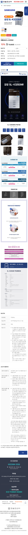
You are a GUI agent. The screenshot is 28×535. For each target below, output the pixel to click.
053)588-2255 (14, 464)
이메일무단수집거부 (6, 503)
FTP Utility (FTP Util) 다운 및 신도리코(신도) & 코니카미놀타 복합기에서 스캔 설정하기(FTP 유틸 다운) (14, 476)
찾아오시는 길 (5, 501)
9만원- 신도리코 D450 (14, 481)
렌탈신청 (14, 503)
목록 (23, 453)
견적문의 (26, 11)
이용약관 (11, 501)
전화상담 (7, 63)
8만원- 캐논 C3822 (14, 479)
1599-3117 (12, 520)
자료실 (14, 473)
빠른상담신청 (20, 63)
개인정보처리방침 (18, 501)
